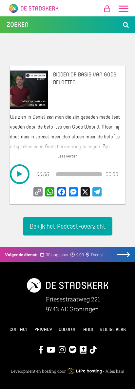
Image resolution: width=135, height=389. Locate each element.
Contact (19, 329)
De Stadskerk (67, 8)
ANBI (88, 329)
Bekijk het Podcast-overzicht (68, 226)
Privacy (43, 329)
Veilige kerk (113, 329)
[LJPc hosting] (84, 371)
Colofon (68, 329)
